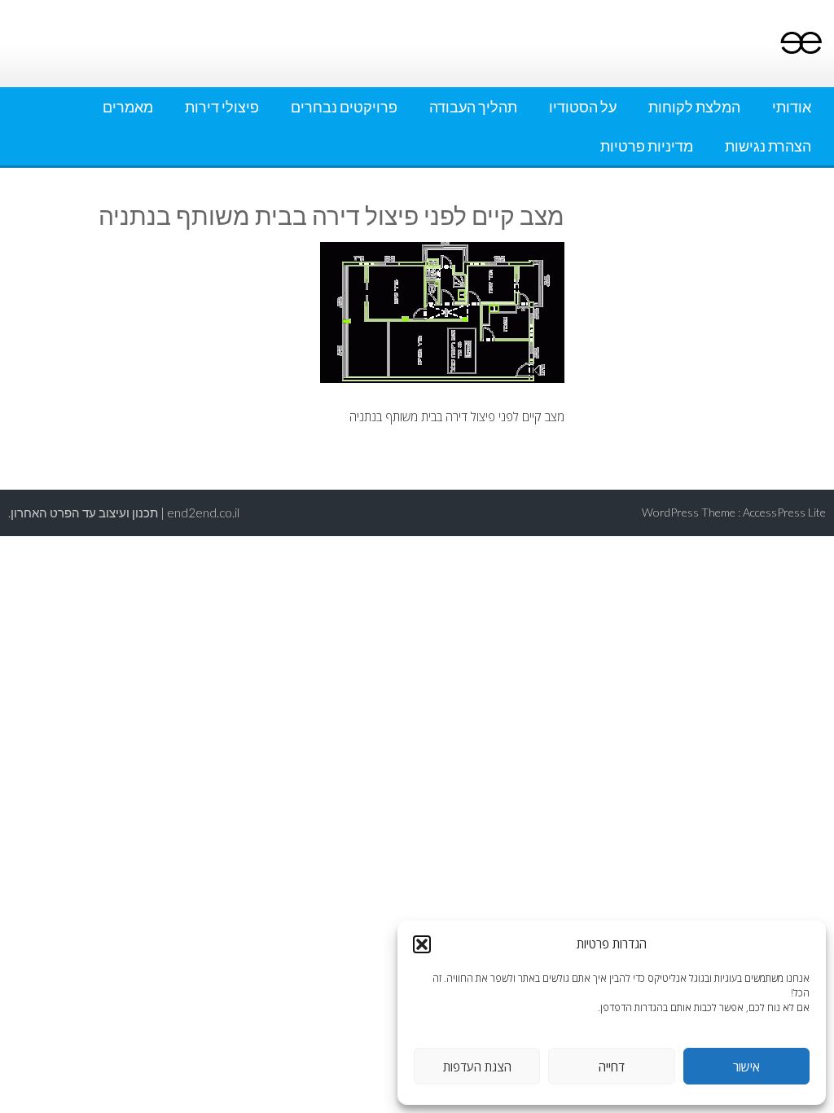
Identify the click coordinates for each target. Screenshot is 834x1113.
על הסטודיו (583, 107)
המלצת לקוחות (694, 107)
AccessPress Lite (784, 512)
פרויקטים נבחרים (344, 107)
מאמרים (128, 107)
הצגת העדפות (477, 1066)
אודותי (791, 107)
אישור (746, 1066)
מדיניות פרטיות (646, 146)
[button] (422, 944)
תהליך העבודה (473, 107)
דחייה (612, 1066)
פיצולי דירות (222, 107)
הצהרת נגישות (768, 146)
